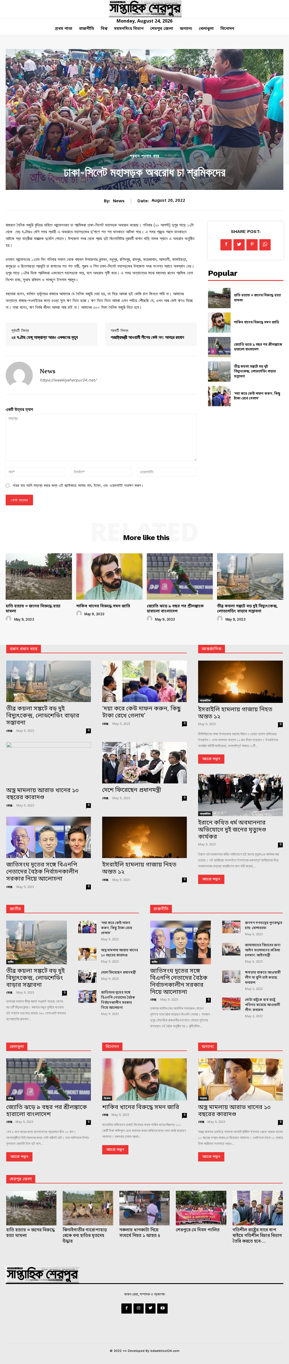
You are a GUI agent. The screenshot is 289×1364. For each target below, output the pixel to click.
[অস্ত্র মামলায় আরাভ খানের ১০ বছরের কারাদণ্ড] (48, 763)
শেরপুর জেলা (21, 1179)
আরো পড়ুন (211, 759)
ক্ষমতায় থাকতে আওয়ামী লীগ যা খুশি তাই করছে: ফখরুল (263, 977)
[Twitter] (239, 244)
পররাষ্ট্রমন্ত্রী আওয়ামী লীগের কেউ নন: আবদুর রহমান (147, 337)
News (118, 200)
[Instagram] (138, 1308)
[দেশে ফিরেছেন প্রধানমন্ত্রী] (144, 762)
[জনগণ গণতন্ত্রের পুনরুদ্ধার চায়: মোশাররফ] (231, 927)
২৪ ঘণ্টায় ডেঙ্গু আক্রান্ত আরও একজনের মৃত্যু (44, 337)
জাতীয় (15, 909)
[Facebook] (226, 244)
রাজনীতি (161, 909)
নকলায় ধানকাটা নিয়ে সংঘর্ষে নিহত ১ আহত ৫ (139, 1233)
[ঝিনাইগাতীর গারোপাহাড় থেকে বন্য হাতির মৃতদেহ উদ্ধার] (88, 1208)
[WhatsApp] (265, 244)
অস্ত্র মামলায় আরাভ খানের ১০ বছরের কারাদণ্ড (42, 794)
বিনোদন (112, 1047)
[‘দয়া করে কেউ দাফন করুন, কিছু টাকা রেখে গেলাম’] (219, 396)
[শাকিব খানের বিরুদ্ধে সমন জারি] (219, 322)
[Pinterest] (252, 244)
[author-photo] (9, 619)
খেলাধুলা (17, 1047)
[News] (19, 375)
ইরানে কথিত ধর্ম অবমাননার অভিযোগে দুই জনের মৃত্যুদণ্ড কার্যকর (232, 830)
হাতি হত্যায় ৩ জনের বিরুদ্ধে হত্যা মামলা (33, 609)
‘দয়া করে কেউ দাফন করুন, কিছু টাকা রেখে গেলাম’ (257, 396)
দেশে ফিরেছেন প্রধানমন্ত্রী (131, 790)
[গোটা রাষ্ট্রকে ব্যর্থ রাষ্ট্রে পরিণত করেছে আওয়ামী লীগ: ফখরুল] (231, 1004)
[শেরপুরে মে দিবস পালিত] (201, 1208)
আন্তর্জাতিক (205, 700)
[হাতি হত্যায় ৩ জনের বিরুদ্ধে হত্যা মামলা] (219, 298)
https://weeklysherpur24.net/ (68, 380)
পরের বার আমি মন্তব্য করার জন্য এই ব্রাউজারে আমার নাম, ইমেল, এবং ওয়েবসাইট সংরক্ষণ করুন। (78, 485)
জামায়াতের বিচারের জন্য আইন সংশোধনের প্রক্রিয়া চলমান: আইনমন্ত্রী (263, 950)
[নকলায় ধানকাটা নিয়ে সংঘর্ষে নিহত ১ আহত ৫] (144, 1208)
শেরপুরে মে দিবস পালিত (198, 1230)
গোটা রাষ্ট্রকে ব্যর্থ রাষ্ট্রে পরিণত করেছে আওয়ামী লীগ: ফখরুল (262, 1005)
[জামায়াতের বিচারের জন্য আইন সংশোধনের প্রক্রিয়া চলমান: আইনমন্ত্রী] (231, 949)
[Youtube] (162, 1308)
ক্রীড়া (10, 1098)
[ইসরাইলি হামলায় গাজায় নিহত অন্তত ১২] (144, 837)
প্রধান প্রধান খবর (144, 156)
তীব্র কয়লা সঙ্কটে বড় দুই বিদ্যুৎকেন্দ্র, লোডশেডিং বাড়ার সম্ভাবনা (255, 372)
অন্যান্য (208, 1047)
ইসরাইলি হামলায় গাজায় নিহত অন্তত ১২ (139, 868)
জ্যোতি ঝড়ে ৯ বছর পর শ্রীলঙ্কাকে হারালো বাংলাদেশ (258, 347)
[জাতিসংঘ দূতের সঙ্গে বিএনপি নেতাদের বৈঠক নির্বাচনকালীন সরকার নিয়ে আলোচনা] (48, 837)
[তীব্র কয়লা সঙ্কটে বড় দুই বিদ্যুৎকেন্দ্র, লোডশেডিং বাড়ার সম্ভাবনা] (219, 371)
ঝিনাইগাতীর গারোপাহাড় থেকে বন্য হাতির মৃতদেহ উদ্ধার (85, 1235)
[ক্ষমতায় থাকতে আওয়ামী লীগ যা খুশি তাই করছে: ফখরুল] (231, 976)
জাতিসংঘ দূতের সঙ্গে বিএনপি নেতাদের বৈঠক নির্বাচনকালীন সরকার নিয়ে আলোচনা (42, 872)
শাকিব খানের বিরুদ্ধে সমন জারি (256, 322)
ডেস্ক (9, 731)
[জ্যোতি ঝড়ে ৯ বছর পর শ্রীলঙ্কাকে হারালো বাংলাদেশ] (219, 347)
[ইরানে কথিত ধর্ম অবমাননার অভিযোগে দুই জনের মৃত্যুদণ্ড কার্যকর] (240, 795)
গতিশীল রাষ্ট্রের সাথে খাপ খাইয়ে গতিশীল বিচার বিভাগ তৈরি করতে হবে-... (257, 1235)
